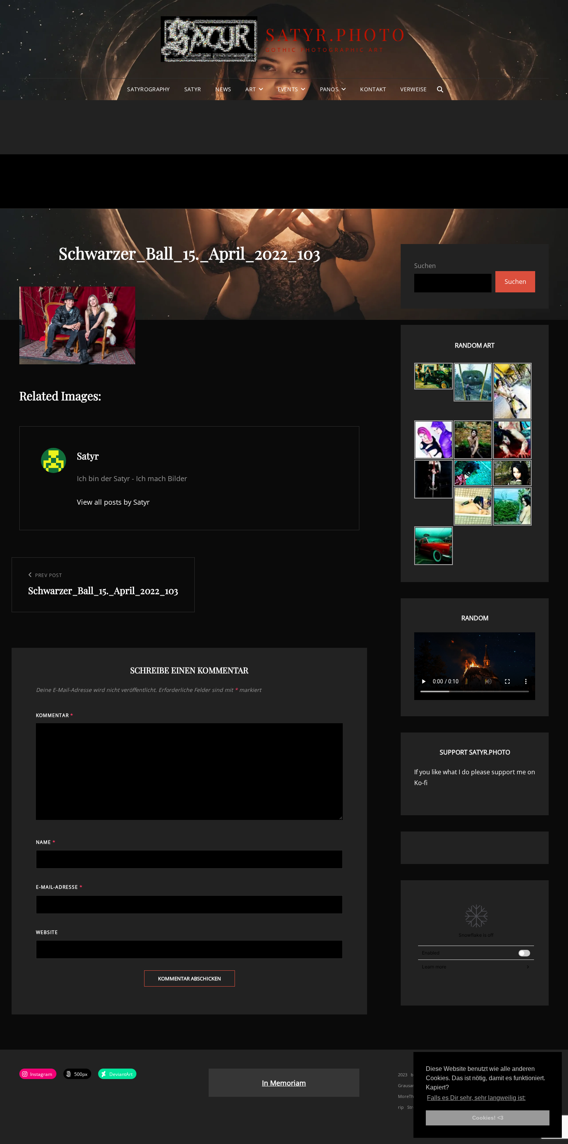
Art (250, 89)
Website (47, 932)
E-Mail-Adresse (59, 887)
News (223, 89)
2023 (402, 1074)
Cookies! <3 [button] (487, 1118)
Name (46, 842)
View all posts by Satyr (113, 502)
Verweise (413, 89)
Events (288, 89)
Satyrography (148, 89)
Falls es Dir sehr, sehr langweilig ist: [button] (476, 1097)
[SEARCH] (440, 89)
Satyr (192, 89)
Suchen (425, 265)
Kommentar (54, 715)
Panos (329, 89)
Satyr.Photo (336, 33)
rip (401, 1107)
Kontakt (373, 89)
